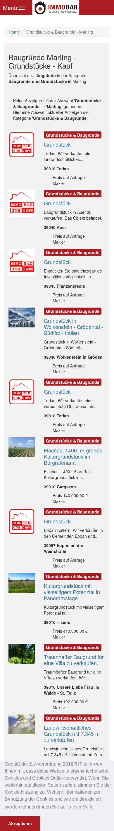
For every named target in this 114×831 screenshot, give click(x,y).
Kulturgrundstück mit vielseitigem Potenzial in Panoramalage (72, 592)
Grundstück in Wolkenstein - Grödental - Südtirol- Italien (73, 326)
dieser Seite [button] (81, 806)
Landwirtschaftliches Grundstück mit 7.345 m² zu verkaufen (72, 733)
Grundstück (57, 144)
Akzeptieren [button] (20, 823)
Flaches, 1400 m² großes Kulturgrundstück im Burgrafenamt (73, 456)
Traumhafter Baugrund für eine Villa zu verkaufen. (74, 660)
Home (14, 32)
